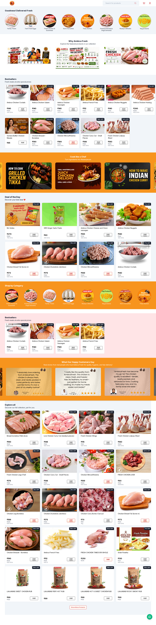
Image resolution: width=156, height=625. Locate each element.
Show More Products (78, 607)
